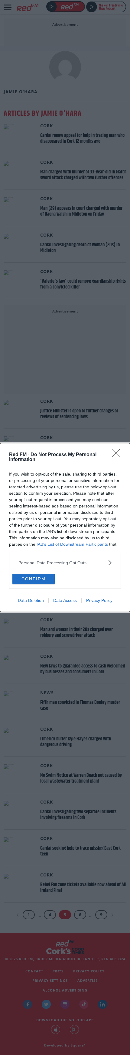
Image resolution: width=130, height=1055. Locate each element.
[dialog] (65, 527)
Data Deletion (31, 600)
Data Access (65, 600)
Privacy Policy (99, 600)
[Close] (118, 455)
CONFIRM (33, 578)
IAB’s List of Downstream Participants (72, 544)
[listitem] (65, 562)
